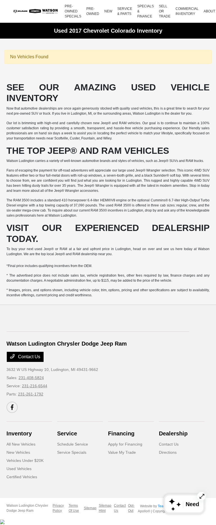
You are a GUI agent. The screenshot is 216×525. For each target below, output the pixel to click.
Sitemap (90, 508)
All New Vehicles (20, 444)
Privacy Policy (58, 508)
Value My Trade (122, 452)
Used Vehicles (19, 468)
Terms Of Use (74, 508)
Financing (121, 433)
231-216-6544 (34, 386)
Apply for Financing (125, 444)
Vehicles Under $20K (25, 460)
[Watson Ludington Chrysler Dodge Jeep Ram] (36, 11)
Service (67, 433)
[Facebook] (12, 407)
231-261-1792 (30, 394)
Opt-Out (131, 508)
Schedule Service (72, 444)
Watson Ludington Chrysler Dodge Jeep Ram (27, 508)
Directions (168, 452)
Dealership (173, 433)
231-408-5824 (31, 377)
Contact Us (28, 356)
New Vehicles (18, 452)
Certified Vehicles (21, 477)
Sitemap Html (105, 508)
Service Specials (71, 452)
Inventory (19, 433)
